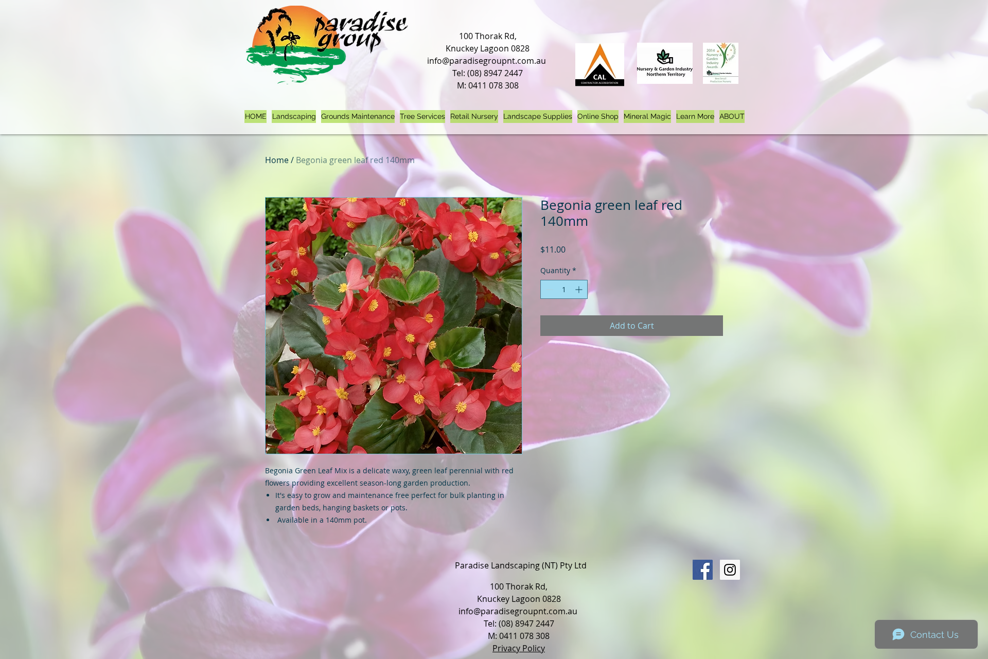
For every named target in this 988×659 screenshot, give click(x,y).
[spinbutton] (564, 289)
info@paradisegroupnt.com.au (486, 60)
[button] (695, 116)
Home (277, 160)
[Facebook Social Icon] (703, 570)
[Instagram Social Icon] (730, 570)
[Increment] (579, 289)
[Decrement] (548, 289)
